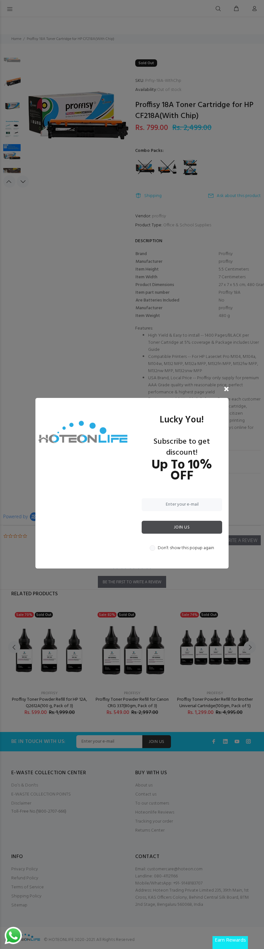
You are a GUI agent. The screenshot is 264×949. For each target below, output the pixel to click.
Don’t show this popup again (186, 548)
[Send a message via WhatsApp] (13, 935)
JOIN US (182, 527)
